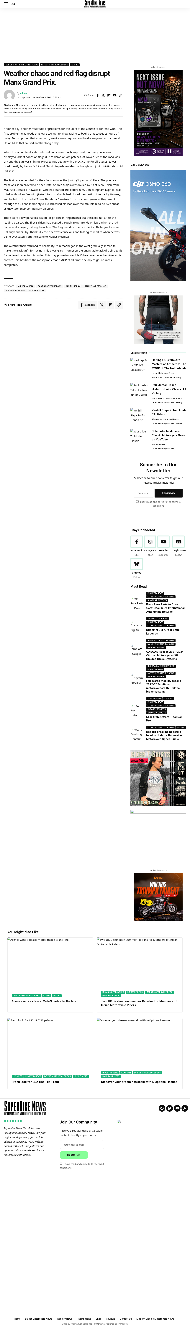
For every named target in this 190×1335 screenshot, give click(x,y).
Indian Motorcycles (113, 992)
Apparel (152, 619)
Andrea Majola (25, 286)
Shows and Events (157, 600)
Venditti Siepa (36, 291)
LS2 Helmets (80, 1076)
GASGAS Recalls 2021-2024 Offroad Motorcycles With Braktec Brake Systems (165, 655)
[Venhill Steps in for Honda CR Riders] (139, 415)
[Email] (114, 95)
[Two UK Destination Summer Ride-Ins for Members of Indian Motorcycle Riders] (140, 967)
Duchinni (163, 619)
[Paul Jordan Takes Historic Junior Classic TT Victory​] (139, 390)
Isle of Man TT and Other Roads (21, 65)
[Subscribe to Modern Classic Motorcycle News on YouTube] (139, 436)
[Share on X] (103, 95)
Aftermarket (157, 419)
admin (23, 93)
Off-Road (168, 377)
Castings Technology (49, 286)
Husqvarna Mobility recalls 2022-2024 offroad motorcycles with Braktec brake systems (163, 686)
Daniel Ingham (73, 286)
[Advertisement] (95, 36)
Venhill (179, 423)
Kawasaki (126, 1073)
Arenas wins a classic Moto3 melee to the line (44, 1001)
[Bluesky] (136, 568)
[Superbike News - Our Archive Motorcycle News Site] (95, 4)
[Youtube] (163, 546)
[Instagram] (150, 546)
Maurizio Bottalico (95, 286)
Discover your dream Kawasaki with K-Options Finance (139, 1082)
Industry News (171, 419)
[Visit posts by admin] (9, 95)
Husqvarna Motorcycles (161, 666)
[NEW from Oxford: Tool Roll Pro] (136, 709)
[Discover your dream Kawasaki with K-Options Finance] (140, 1048)
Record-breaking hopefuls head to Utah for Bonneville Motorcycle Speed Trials (164, 735)
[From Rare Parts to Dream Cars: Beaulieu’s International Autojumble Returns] (136, 602)
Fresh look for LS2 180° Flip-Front (35, 1082)
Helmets (17, 1076)
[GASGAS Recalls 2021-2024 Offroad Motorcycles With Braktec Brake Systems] (136, 650)
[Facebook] (136, 546)
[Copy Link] (120, 95)
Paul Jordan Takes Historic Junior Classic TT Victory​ (169, 389)
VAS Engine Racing (15, 291)
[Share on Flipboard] (109, 95)
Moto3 (46, 996)
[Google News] (178, 546)
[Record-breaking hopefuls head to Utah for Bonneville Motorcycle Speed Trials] (136, 733)
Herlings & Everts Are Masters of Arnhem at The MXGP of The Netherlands (169, 364)
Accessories (154, 699)
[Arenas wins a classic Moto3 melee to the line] (50, 967)
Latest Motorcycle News (54, 65)
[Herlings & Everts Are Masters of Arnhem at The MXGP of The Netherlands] (139, 365)
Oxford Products (157, 709)
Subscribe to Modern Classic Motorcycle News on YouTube (168, 435)
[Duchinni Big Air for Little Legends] (136, 626)
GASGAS (151, 641)
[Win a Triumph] (158, 897)
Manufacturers (156, 648)
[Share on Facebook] (97, 95)
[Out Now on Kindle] (158, 113)
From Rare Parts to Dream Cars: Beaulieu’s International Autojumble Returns (165, 608)
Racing (74, 65)
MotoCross (157, 377)
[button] (7, 3)
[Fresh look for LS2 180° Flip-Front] (50, 1048)
